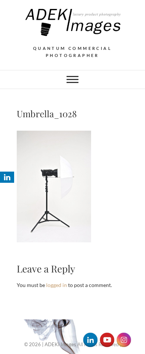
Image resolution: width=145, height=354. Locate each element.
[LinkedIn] (7, 177)
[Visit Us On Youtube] (107, 336)
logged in (56, 285)
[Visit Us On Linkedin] (90, 336)
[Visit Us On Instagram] (123, 336)
